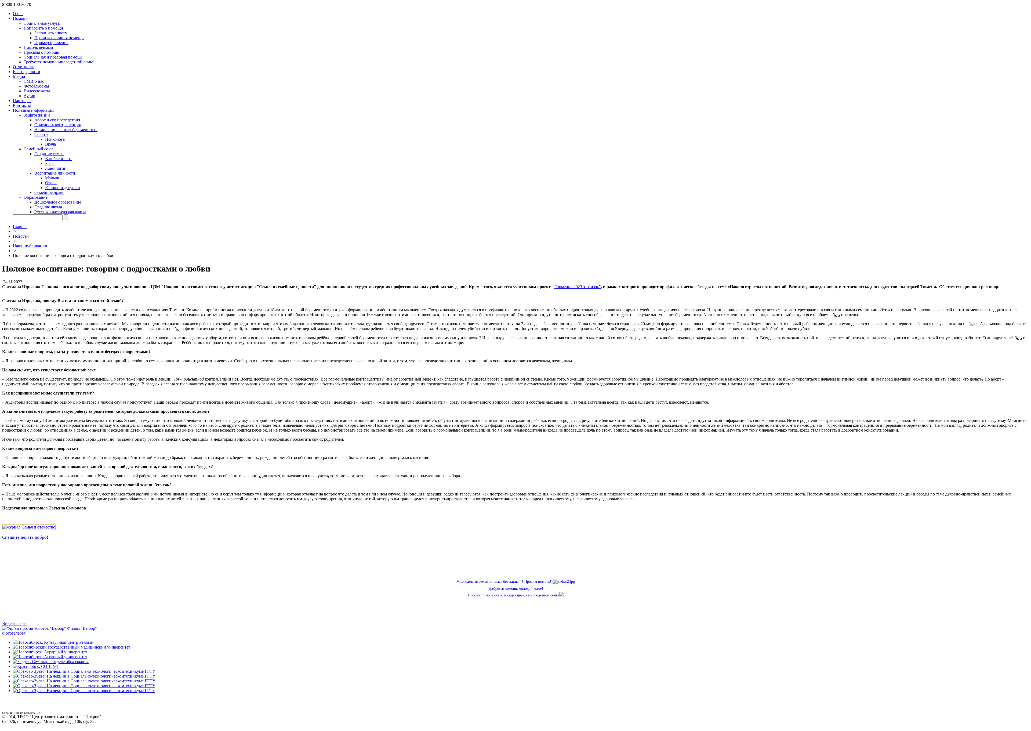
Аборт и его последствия (57, 120)
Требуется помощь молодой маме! (515, 589)
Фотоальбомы (36, 86)
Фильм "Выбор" (82, 628)
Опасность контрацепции (57, 124)
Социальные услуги (42, 23)
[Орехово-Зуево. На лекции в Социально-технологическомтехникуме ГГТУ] (84, 671)
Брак (49, 163)
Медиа (19, 76)
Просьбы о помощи (41, 52)
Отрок (51, 182)
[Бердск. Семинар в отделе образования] (51, 661)
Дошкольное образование (57, 202)
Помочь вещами (38, 47)
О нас (18, 13)
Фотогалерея (14, 633)
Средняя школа (48, 207)
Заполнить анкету (50, 33)
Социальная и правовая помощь (53, 57)
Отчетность (23, 66)
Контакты (22, 105)
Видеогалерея (14, 623)
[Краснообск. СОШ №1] (36, 666)
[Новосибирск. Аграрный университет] (50, 652)
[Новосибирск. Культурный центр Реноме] (53, 642)
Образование (36, 197)
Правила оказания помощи (59, 37)
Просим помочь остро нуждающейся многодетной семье (513, 595)
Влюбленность (58, 158)
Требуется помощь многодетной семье (59, 62)
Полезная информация (33, 110)
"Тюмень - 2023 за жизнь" (577, 286)
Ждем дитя (55, 168)
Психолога (55, 139)
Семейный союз (38, 149)
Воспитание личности (54, 173)
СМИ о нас (34, 81)
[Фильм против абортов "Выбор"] (34, 628)
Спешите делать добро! (25, 537)
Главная (20, 226)
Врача (50, 144)
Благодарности (26, 71)
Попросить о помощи (43, 28)
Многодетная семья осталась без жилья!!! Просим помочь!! (504, 582)
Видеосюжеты (37, 91)
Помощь (20, 18)
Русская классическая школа (60, 211)
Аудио (29, 95)
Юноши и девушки (62, 187)
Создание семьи (49, 153)
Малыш (52, 178)
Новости (21, 236)
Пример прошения (51, 42)
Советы (41, 134)
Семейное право (49, 192)
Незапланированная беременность (65, 129)
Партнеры (22, 100)
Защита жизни (37, 115)
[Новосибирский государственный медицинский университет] (71, 647)
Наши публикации (30, 246)
